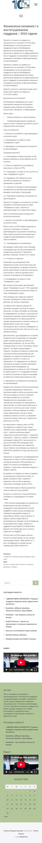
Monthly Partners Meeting (16, 635)
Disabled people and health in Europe (21, 639)
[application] (21, 662)
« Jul (5, 816)
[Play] (6, 670)
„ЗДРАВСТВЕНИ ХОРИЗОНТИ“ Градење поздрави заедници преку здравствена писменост (22, 601)
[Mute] (32, 670)
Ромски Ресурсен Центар (13, 831)
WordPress (24, 837)
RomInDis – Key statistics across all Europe (20, 743)
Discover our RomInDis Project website (21, 631)
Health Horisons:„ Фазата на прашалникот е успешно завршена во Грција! (21, 624)
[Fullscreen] (35, 670)
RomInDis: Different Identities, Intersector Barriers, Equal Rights (19, 737)
